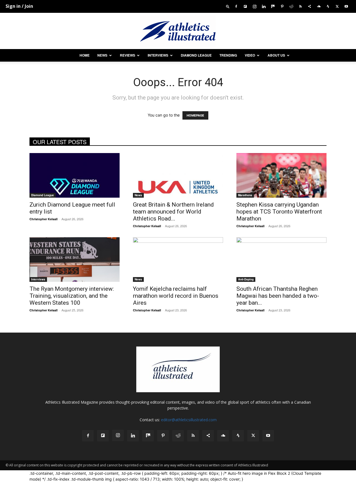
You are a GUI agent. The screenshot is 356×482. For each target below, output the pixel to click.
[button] (228, 6)
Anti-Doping (246, 279)
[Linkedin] (263, 6)
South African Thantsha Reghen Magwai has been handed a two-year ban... (277, 295)
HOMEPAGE (195, 115)
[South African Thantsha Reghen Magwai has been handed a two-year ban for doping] (281, 259)
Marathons (245, 195)
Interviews (158, 55)
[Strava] (328, 6)
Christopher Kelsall (43, 219)
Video (250, 55)
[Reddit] (291, 6)
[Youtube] (346, 6)
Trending (228, 55)
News (102, 55)
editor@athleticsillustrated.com (189, 419)
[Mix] (273, 6)
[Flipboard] (245, 6)
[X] (337, 6)
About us (276, 55)
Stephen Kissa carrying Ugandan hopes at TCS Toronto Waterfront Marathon (279, 211)
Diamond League (196, 55)
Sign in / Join (19, 6)
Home (85, 55)
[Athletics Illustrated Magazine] (178, 31)
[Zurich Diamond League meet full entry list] (74, 175)
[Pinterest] (282, 6)
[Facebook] (236, 6)
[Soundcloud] (319, 6)
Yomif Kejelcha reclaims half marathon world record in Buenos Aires (175, 295)
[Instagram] (254, 6)
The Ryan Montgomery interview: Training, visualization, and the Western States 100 (71, 295)
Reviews (127, 55)
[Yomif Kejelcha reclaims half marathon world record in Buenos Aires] (178, 259)
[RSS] (300, 6)
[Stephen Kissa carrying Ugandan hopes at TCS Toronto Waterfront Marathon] (281, 175)
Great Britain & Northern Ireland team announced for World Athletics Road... (173, 211)
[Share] (309, 6)
